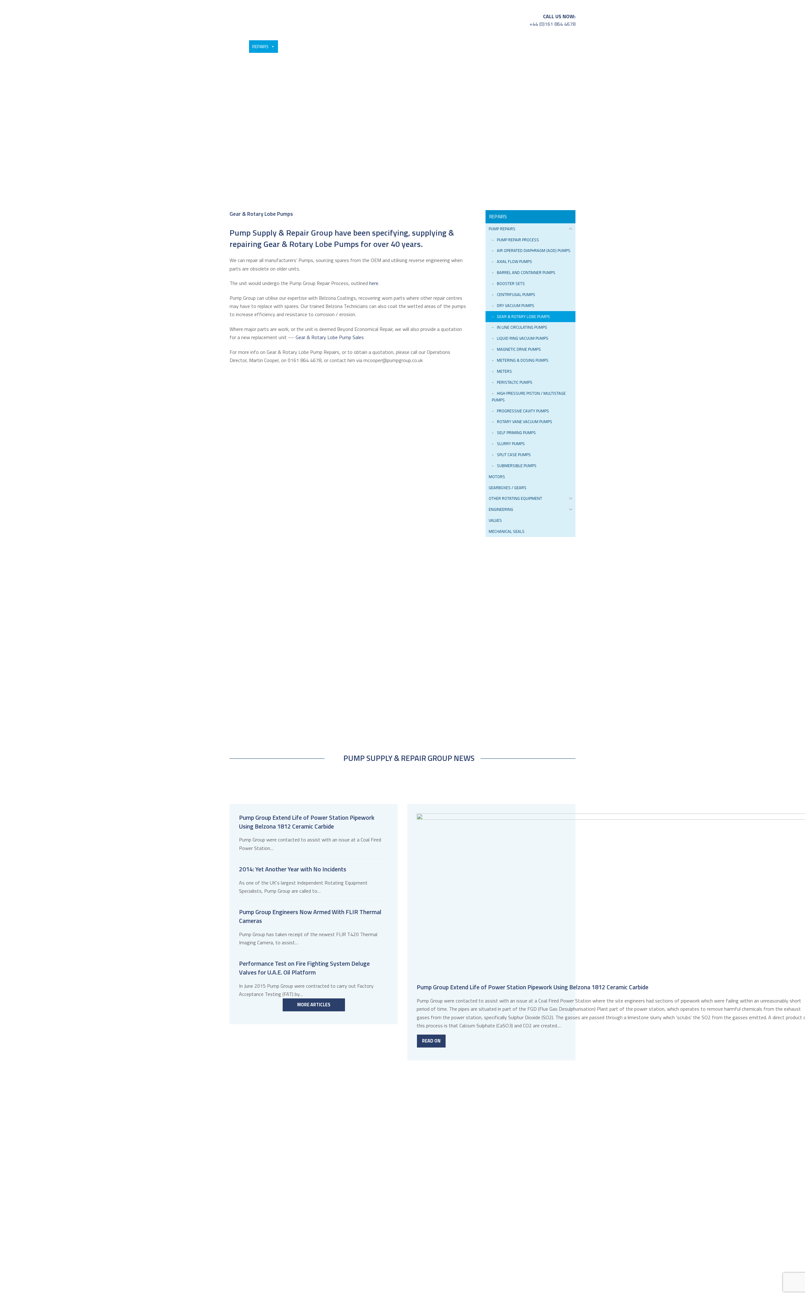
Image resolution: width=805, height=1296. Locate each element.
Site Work (426, 46)
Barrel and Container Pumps (526, 272)
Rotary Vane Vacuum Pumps (524, 421)
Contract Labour (495, 46)
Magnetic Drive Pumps (519, 349)
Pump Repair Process (518, 240)
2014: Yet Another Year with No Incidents (292, 869)
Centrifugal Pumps (516, 294)
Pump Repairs (502, 229)
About (527, 46)
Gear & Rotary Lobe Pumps (523, 316)
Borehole (460, 46)
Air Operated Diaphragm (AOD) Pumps (533, 250)
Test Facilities (345, 46)
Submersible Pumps (516, 465)
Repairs (260, 46)
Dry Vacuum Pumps (515, 305)
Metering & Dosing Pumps (522, 360)
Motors (497, 476)
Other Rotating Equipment (515, 498)
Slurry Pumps (511, 443)
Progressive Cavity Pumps (523, 411)
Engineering (501, 509)
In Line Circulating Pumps (522, 327)
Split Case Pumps (514, 454)
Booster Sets (511, 283)
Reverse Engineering (388, 46)
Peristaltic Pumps (514, 382)
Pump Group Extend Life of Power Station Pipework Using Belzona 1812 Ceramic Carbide (307, 822)
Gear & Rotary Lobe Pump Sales (330, 337)
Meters (504, 371)
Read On (431, 1040)
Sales (234, 46)
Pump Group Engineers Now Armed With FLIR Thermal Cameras (310, 916)
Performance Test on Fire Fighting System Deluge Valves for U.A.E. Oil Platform (304, 968)
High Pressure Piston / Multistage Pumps (529, 396)
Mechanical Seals (507, 531)
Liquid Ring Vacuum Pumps (522, 338)
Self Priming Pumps (516, 432)
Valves (495, 520)
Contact (555, 46)
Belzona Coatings (300, 46)
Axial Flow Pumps (514, 261)
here (373, 283)
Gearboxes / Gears (507, 487)
